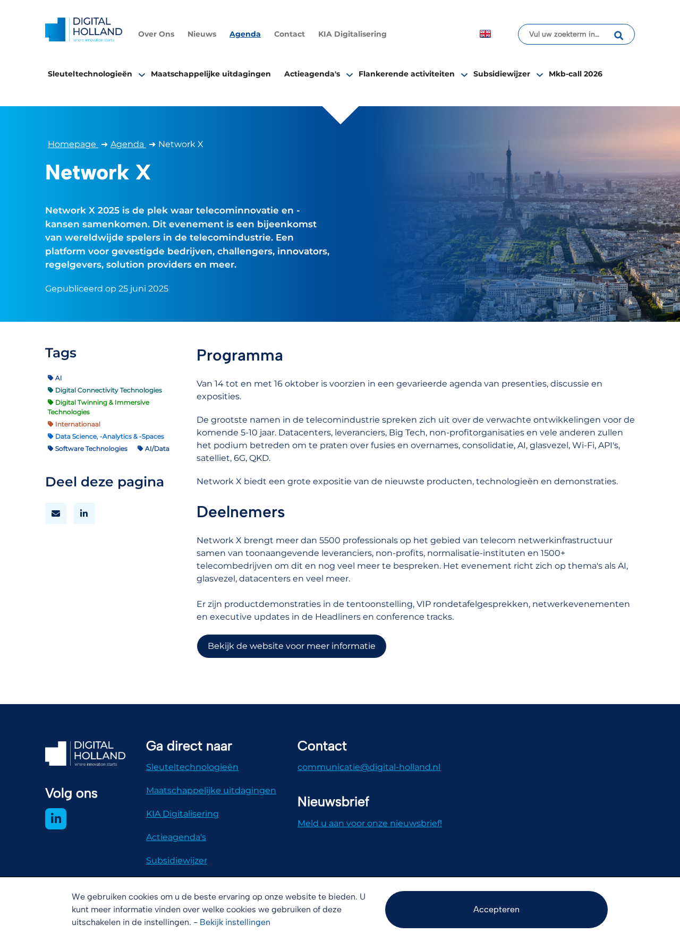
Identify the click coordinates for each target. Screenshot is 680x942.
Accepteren (496, 909)
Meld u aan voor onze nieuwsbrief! (370, 823)
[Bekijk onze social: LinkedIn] (55, 818)
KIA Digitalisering (352, 34)
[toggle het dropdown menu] (141, 74)
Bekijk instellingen (235, 922)
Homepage (73, 144)
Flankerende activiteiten (407, 74)
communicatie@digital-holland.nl (369, 767)
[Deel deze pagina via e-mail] (55, 513)
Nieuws (202, 34)
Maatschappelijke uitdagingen (211, 74)
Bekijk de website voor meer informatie (292, 646)
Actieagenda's (312, 74)
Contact (289, 34)
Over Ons (156, 34)
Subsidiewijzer (501, 74)
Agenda (245, 34)
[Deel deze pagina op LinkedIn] (84, 513)
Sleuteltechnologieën (90, 74)
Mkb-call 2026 (575, 74)
